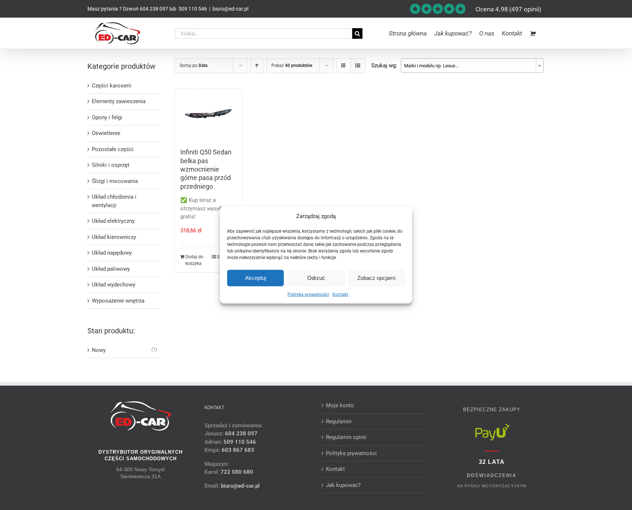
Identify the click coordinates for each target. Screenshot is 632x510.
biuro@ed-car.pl (230, 9)
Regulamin (338, 421)
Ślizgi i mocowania (115, 181)
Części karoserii (111, 85)
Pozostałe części (112, 149)
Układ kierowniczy (114, 237)
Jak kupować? (343, 485)
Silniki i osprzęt (110, 165)
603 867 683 (238, 450)
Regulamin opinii (346, 437)
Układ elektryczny (113, 221)
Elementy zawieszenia (119, 101)
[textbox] (472, 66)
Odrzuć (316, 278)
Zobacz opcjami (376, 278)
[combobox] (472, 65)
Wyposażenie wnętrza (118, 300)
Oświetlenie (106, 133)
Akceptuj (255, 278)
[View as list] (358, 66)
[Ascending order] (257, 65)
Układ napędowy (112, 253)
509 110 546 (192, 9)
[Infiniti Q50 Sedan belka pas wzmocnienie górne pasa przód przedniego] (208, 114)
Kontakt (340, 294)
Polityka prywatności (308, 294)
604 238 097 (154, 9)
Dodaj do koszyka (194, 260)
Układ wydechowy (113, 284)
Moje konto (340, 405)
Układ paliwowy (111, 269)
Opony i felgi (107, 117)
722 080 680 (236, 472)
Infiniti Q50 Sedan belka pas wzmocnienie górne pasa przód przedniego (206, 169)
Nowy (99, 350)
